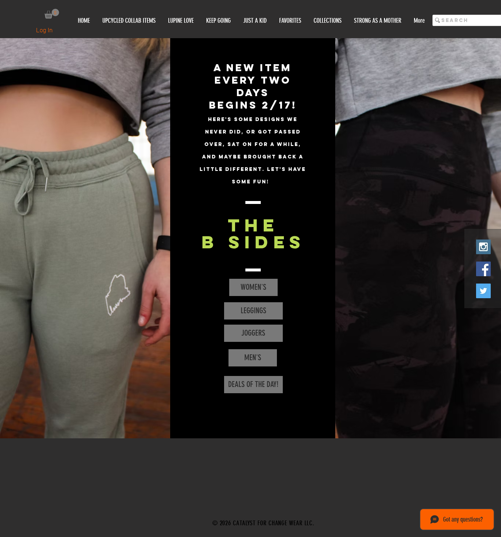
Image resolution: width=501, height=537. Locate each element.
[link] (51, 14)
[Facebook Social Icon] (483, 269)
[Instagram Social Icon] (483, 247)
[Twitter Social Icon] (483, 291)
